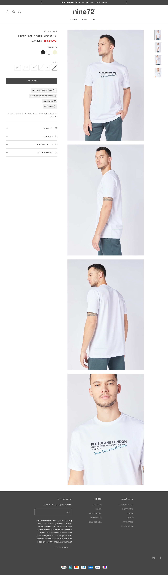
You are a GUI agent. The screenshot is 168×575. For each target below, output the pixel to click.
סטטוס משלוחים (127, 526)
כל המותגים (97, 504)
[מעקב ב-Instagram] (153, 558)
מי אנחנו (98, 509)
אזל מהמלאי (31, 81)
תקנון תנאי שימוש (95, 522)
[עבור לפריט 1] (158, 35)
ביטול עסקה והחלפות (125, 504)
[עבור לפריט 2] (158, 47)
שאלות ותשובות (127, 509)
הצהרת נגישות (128, 522)
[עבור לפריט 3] (158, 60)
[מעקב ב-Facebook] (160, 558)
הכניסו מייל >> (62, 547)
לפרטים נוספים (43, 542)
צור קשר (130, 517)
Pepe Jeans (50, 31)
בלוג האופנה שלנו (95, 513)
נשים (84, 20)
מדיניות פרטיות (96, 517)
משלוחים (130, 513)
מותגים (73, 20)
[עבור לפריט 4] (158, 72)
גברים (95, 20)
